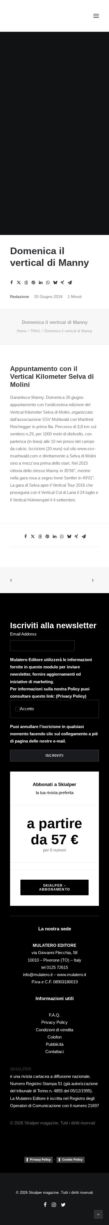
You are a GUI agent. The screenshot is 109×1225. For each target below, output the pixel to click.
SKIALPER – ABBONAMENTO (54, 887)
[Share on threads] (26, 282)
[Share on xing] (62, 282)
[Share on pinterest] (33, 282)
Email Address (23, 634)
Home (21, 331)
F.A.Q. (54, 1015)
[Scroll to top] (98, 1214)
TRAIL (35, 331)
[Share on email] (69, 282)
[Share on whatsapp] (47, 282)
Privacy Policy (71, 696)
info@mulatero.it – (40, 974)
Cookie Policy (72, 1159)
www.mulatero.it (71, 974)
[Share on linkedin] (40, 282)
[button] (96, 16)
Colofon (54, 1037)
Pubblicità (54, 1044)
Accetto (27, 708)
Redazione (19, 296)
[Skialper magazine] (34, 16)
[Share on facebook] (11, 282)
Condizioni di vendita (54, 1029)
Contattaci (54, 1051)
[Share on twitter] (18, 282)
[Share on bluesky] (55, 282)
